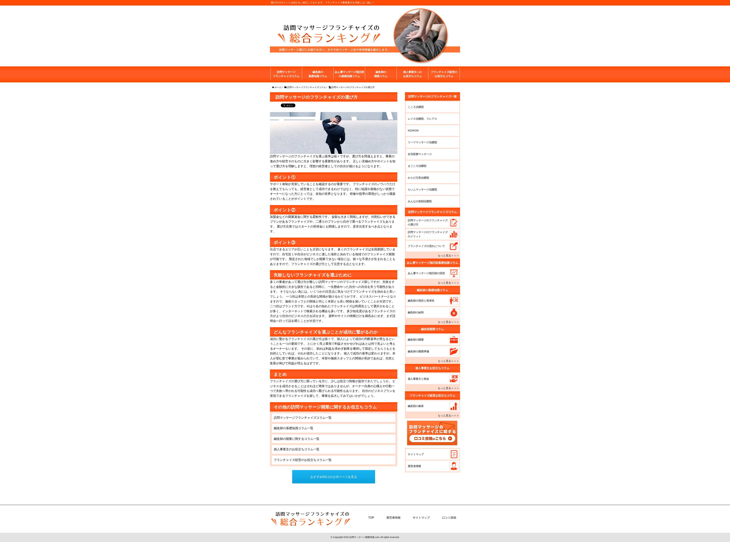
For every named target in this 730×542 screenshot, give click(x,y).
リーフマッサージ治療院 (422, 142)
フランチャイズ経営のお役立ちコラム (444, 74)
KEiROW (413, 130)
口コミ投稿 (449, 517)
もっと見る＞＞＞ (448, 255)
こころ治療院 (416, 106)
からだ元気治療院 (418, 177)
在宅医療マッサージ (420, 154)
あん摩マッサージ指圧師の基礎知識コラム (349, 74)
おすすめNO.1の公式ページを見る (333, 476)
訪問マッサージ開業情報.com (364, 537)
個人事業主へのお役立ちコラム (412, 74)
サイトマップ (416, 454)
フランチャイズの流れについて (426, 246)
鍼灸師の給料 (416, 312)
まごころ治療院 (417, 165)
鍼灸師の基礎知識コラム (318, 74)
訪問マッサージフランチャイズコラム (286, 74)
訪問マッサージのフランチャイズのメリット (428, 234)
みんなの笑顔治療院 (420, 201)
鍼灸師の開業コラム (381, 74)
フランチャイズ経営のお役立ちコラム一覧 (303, 460)
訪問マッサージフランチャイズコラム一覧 (303, 417)
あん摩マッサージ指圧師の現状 (426, 273)
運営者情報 (414, 466)
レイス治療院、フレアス (422, 118)
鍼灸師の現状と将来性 (421, 300)
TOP (371, 517)
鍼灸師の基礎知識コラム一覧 (293, 428)
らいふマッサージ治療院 (422, 189)
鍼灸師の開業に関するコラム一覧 (296, 438)
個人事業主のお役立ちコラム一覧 (296, 449)
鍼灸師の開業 (416, 339)
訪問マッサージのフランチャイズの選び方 (428, 222)
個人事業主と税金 (418, 378)
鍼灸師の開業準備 (418, 351)
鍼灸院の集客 (416, 405)
